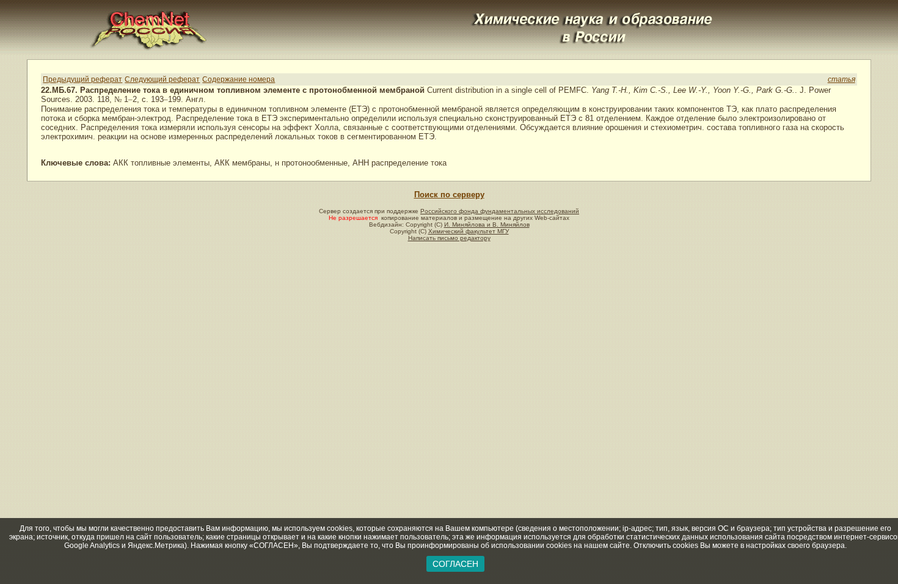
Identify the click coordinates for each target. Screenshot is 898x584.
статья (841, 79)
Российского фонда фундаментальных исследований (499, 211)
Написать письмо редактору (449, 238)
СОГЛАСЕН (455, 564)
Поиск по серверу (449, 194)
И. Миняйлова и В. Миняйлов (487, 224)
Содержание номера (238, 79)
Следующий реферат (162, 79)
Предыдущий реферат (82, 79)
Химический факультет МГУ (468, 231)
